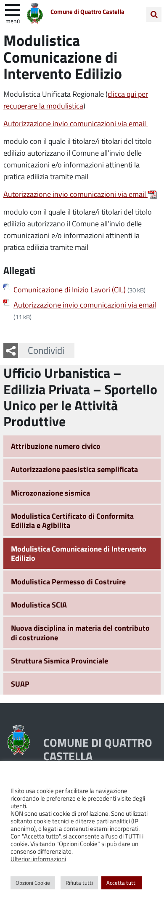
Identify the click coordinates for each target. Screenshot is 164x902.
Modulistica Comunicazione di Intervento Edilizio (78, 553)
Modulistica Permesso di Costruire (68, 581)
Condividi (46, 350)
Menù (12, 20)
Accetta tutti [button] (121, 882)
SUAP (20, 683)
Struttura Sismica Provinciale (59, 660)
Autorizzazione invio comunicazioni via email (75, 123)
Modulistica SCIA (39, 604)
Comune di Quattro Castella (87, 11)
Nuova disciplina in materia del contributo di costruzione (80, 632)
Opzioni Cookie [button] (33, 882)
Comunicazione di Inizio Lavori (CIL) (69, 289)
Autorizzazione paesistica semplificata (74, 469)
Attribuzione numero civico (56, 445)
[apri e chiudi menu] (12, 9)
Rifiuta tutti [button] (79, 882)
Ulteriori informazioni (38, 858)
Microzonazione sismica (50, 492)
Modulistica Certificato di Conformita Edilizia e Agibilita (72, 520)
